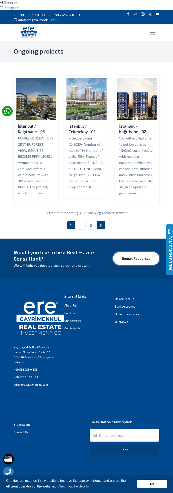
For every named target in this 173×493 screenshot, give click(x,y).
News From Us (124, 299)
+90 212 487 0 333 (66, 15)
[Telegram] (1, 2)
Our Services (72, 320)
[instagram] (1, 8)
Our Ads (69, 313)
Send (124, 450)
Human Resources (136, 258)
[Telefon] (8, 472)
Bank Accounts (125, 306)
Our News (121, 321)
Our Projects (72, 328)
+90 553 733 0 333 (31, 15)
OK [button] (152, 484)
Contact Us (21, 432)
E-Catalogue (22, 424)
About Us (70, 305)
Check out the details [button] (73, 486)
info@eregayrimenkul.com (38, 20)
